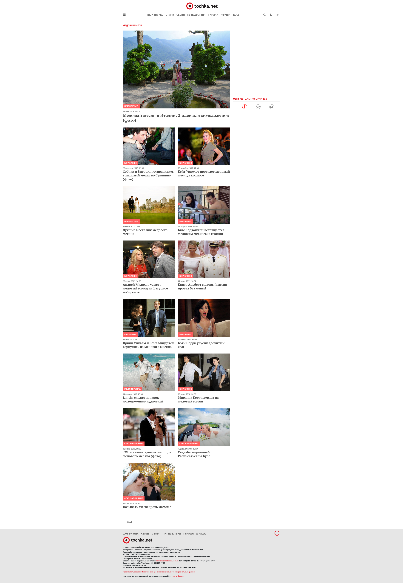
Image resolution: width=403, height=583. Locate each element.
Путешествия (196, 14)
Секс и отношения (133, 444)
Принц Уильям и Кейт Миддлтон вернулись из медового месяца (148, 345)
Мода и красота (132, 389)
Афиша (225, 14)
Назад (129, 521)
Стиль (170, 14)
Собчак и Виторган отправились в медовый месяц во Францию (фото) (148, 175)
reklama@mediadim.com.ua (167, 561)
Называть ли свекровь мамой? (147, 507)
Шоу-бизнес (155, 14)
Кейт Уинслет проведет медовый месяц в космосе (204, 173)
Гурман (213, 14)
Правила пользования (132, 572)
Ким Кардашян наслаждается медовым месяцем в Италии (201, 232)
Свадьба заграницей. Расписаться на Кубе (194, 454)
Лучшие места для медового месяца (145, 232)
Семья (180, 14)
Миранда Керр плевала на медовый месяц (198, 399)
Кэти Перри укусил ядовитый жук (201, 345)
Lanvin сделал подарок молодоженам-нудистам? (143, 399)
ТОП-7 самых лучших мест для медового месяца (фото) (147, 454)
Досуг (237, 14)
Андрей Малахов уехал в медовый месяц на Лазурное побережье (145, 288)
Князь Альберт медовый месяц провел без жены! (202, 286)
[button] (271, 14)
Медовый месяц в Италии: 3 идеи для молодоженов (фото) (176, 118)
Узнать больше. (177, 576)
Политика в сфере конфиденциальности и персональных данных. (168, 572)
